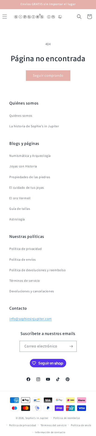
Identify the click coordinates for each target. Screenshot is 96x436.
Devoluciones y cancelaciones (31, 291)
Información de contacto (50, 432)
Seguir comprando (48, 75)
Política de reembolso (66, 418)
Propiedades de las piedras (29, 177)
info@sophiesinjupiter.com (30, 318)
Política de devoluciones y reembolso (37, 270)
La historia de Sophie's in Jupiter (34, 126)
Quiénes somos (20, 115)
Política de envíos (22, 259)
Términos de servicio (24, 280)
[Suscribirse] (71, 346)
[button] (79, 16)
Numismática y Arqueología (30, 156)
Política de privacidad (25, 249)
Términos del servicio (54, 425)
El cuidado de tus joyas (26, 187)
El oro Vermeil (20, 198)
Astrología (17, 219)
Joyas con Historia (23, 166)
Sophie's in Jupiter (36, 418)
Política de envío (81, 425)
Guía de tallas (19, 209)
